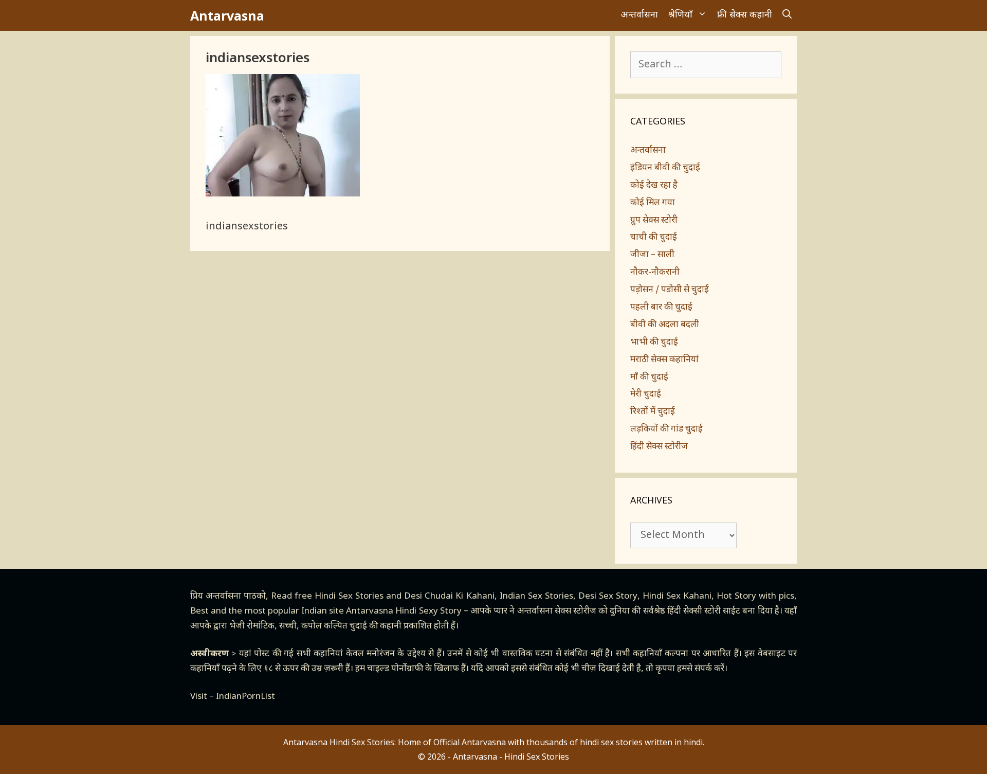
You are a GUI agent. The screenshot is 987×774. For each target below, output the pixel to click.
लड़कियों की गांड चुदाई (666, 429)
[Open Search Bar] (787, 15)
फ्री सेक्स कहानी (744, 15)
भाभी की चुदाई (654, 342)
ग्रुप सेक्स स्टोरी (654, 220)
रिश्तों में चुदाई (652, 412)
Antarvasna (227, 15)
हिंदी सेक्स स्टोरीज (659, 447)
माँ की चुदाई (649, 377)
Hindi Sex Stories (349, 596)
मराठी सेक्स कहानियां (664, 360)
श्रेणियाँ (680, 15)
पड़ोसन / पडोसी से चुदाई (669, 290)
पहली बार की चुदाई (661, 307)
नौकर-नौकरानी (655, 272)
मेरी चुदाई (645, 394)
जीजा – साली (652, 255)
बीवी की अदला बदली (664, 325)
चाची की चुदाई (653, 237)
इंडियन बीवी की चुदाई (665, 168)
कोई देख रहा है (654, 185)
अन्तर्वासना (639, 15)
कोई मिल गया (652, 203)
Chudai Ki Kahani (459, 596)
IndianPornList (245, 697)
